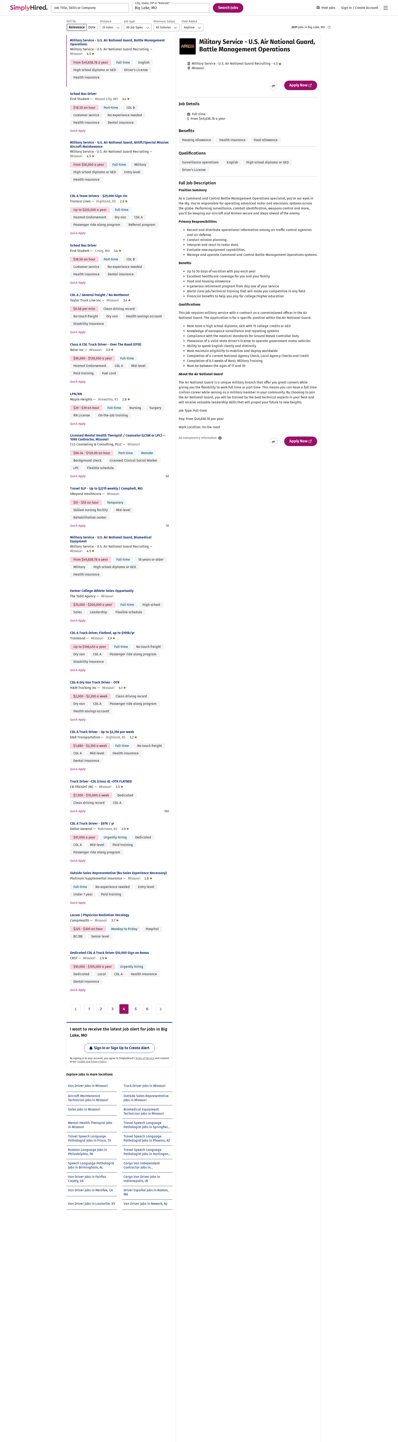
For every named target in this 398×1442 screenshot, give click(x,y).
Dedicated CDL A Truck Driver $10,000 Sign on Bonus (109, 953)
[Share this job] (273, 86)
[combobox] (90, 8)
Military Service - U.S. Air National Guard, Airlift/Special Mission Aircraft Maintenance (119, 144)
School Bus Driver (83, 94)
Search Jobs (228, 7)
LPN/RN (76, 394)
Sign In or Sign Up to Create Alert (121, 1048)
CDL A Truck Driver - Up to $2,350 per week (102, 732)
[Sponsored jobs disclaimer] (329, 27)
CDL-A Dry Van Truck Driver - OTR (94, 682)
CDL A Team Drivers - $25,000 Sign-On (98, 196)
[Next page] (160, 1009)
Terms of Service (144, 1058)
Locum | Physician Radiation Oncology (99, 915)
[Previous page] (75, 1009)
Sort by (71, 21)
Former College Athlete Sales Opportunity (101, 591)
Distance (106, 21)
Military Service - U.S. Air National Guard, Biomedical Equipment (111, 539)
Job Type (129, 21)
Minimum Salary (164, 21)
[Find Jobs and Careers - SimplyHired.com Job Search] (29, 8)
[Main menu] (385, 7)
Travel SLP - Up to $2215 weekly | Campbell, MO (106, 488)
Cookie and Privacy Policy (91, 1061)
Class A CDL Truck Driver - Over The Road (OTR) (105, 344)
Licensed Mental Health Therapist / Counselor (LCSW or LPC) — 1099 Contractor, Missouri (117, 437)
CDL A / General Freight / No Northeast (99, 295)
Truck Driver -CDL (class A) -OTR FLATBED (101, 781)
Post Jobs (328, 8)
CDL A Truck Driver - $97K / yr (92, 823)
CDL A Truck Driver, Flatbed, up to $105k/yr (102, 633)
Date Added (189, 21)
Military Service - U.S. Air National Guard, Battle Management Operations (117, 42)
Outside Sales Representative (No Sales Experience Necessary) (118, 873)
